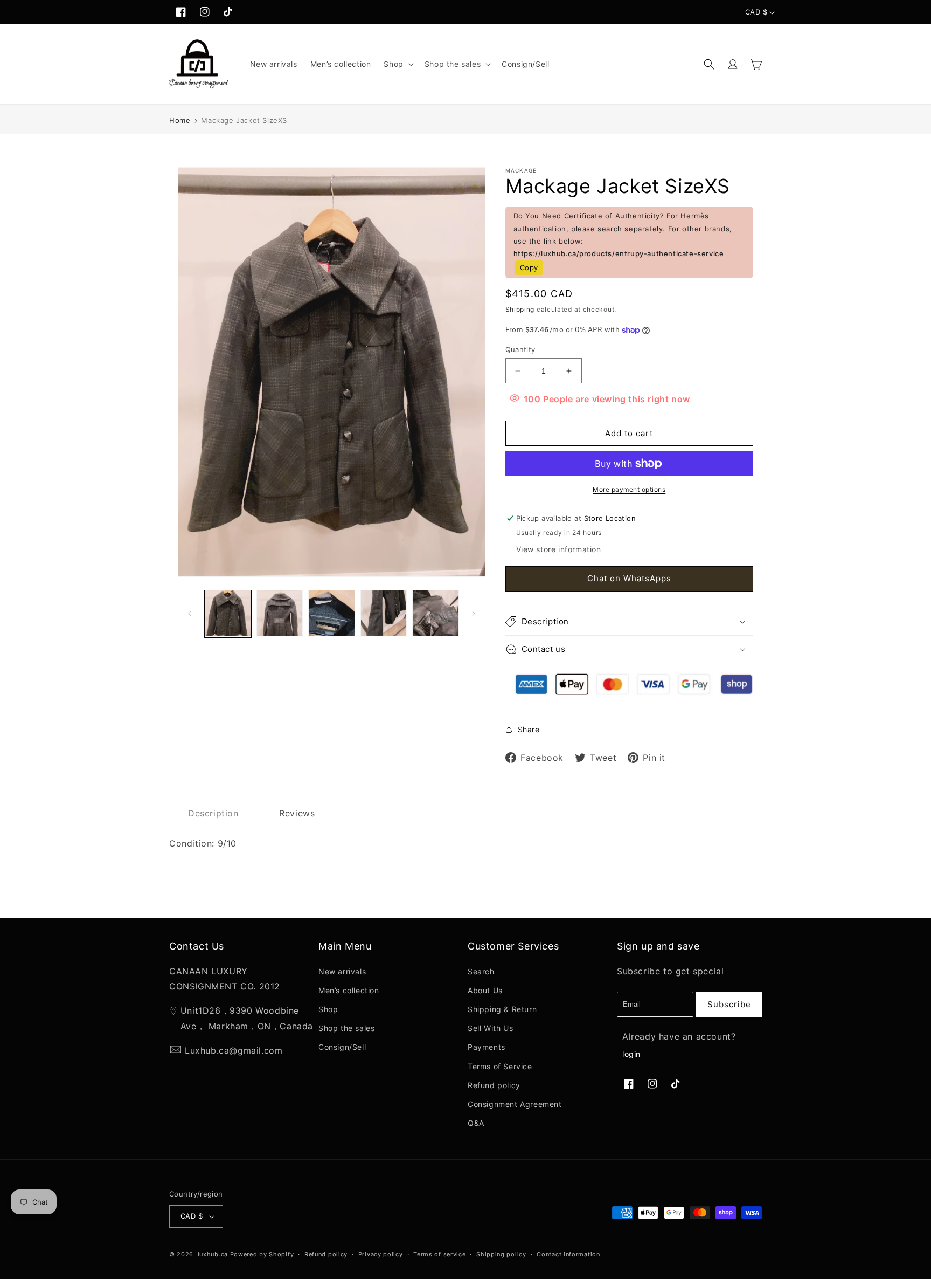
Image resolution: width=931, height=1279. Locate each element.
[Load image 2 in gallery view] (279, 613)
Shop (328, 1009)
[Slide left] (190, 613)
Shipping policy (501, 1254)
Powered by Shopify (262, 1254)
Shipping (520, 309)
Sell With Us (490, 1028)
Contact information (568, 1254)
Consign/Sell (342, 1046)
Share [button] (529, 729)
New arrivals (342, 971)
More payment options (629, 489)
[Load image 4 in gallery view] (383, 613)
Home (179, 120)
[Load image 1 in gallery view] (227, 613)
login (631, 1053)
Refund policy (494, 1085)
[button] (397, 64)
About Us (485, 990)
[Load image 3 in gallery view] (331, 613)
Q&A (476, 1122)
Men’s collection (348, 990)
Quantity (520, 349)
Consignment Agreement (515, 1104)
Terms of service (439, 1254)
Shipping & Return (502, 1009)
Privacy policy (380, 1254)
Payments (486, 1046)
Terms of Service (500, 1066)
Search (481, 971)
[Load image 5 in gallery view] (435, 613)
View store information (558, 549)
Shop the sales (346, 1028)
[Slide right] (473, 613)
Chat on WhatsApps (629, 578)
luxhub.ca (213, 1254)
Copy (529, 267)
